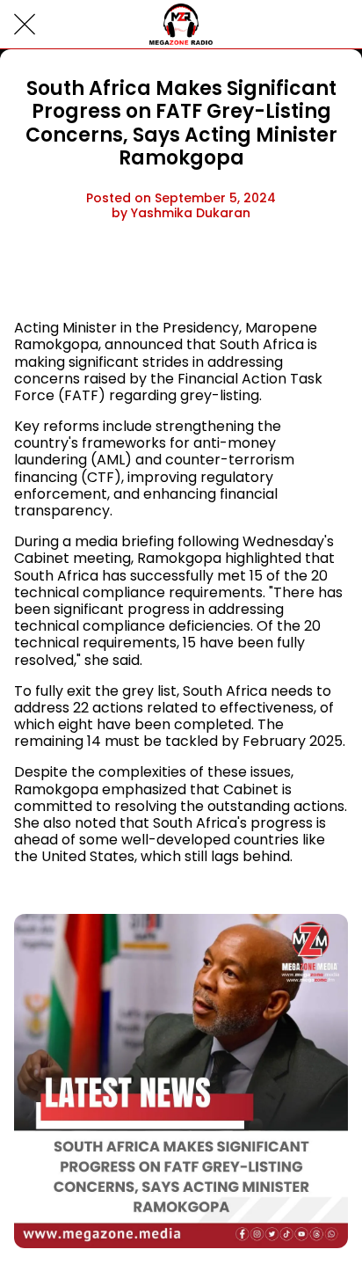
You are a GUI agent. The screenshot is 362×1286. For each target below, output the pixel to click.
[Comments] (327, 275)
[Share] (285, 275)
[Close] (24, 24)
